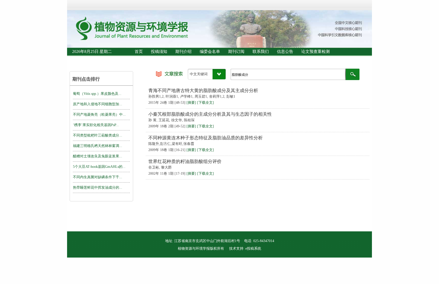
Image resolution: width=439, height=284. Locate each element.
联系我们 (261, 51)
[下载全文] (205, 102)
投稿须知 (159, 51)
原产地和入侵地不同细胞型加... (97, 104)
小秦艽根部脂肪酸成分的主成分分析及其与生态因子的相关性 (210, 114)
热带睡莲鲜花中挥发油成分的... (97, 187)
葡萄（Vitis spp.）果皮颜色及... (97, 94)
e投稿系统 (253, 248)
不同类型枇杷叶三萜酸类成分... (97, 135)
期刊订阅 (236, 51)
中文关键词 (199, 74)
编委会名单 (210, 51)
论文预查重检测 (315, 51)
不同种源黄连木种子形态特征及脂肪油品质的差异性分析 (205, 137)
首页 (139, 51)
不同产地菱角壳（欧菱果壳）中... (99, 114)
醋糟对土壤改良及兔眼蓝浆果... (97, 156)
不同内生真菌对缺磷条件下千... (97, 177)
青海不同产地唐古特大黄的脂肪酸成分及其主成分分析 (203, 90)
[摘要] (191, 102)
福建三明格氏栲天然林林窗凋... (97, 146)
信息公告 (285, 51)
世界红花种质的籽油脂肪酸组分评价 (185, 161)
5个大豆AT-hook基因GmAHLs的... (99, 167)
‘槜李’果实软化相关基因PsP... (96, 125)
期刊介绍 (183, 51)
